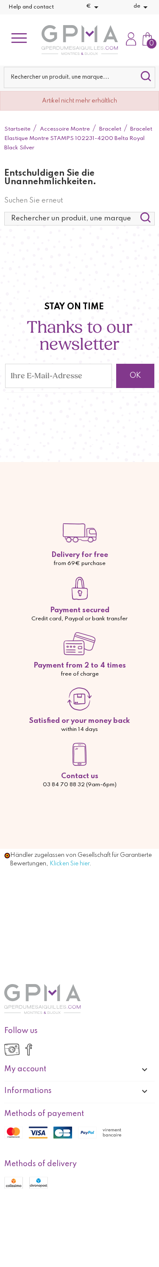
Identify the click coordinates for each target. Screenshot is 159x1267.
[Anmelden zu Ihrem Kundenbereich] (131, 40)
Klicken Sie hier (69, 864)
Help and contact (31, 7)
